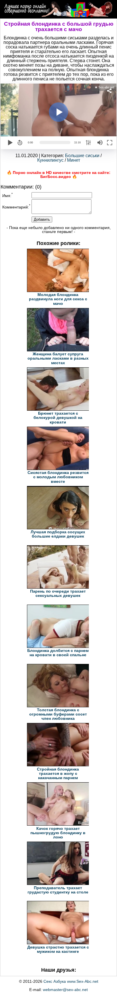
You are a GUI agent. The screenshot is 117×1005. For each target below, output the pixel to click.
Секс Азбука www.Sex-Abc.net (70, 981)
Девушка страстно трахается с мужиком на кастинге (58, 949)
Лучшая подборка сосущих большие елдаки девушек (58, 534)
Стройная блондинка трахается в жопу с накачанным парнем (58, 773)
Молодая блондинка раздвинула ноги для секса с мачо (58, 299)
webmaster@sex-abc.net (65, 989)
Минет (73, 160)
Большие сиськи (82, 155)
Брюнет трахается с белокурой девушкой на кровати (58, 417)
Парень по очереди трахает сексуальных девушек (58, 593)
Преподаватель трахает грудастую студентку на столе (58, 890)
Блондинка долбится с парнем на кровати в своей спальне (58, 652)
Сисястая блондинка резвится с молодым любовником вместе (58, 477)
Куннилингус (50, 160)
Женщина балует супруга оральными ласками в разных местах (58, 358)
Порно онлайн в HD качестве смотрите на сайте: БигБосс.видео (61, 174)
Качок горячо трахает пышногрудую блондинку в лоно (57, 833)
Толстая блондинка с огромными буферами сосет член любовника (58, 714)
